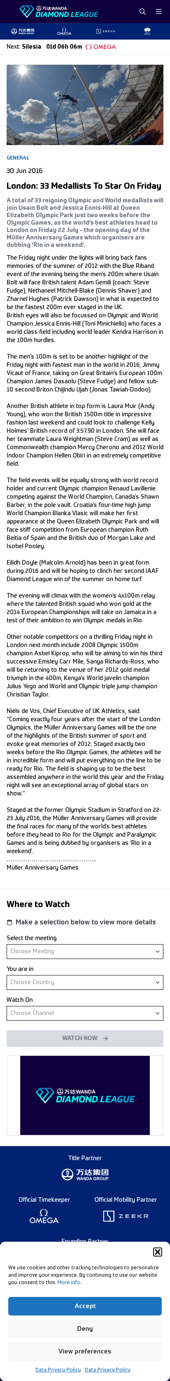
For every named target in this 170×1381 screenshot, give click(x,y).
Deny (85, 1329)
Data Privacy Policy (58, 1370)
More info (68, 1282)
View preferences (85, 1351)
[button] (157, 1252)
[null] (85, 951)
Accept (85, 1306)
